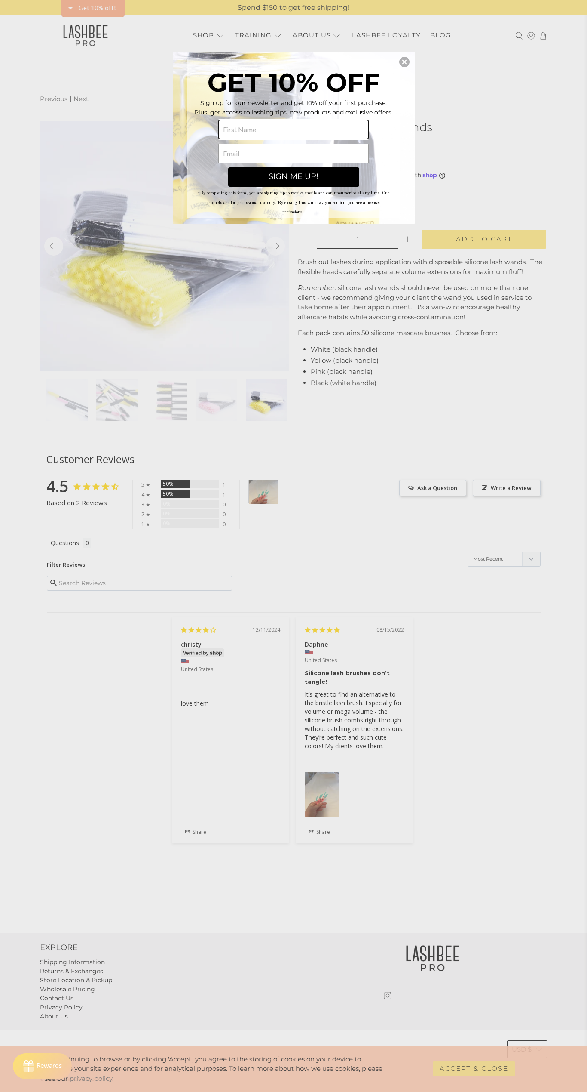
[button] (404, 62)
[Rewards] (42, 1066)
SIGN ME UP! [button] (293, 176)
